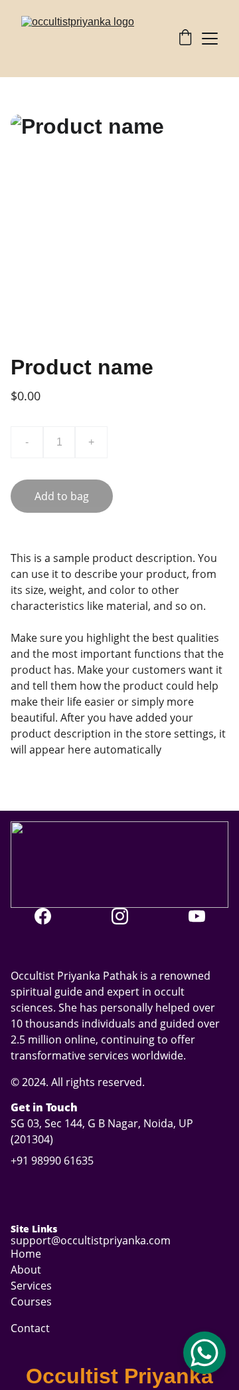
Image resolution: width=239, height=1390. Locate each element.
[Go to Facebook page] (49, 916)
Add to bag (62, 496)
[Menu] (210, 39)
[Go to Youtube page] (197, 916)
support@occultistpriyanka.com (91, 1240)
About (26, 1269)
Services (31, 1285)
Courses (31, 1301)
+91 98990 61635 (52, 1160)
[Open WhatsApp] (204, 1352)
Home (26, 1253)
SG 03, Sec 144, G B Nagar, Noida (92, 1123)
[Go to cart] (185, 39)
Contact (30, 1328)
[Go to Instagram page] (126, 916)
